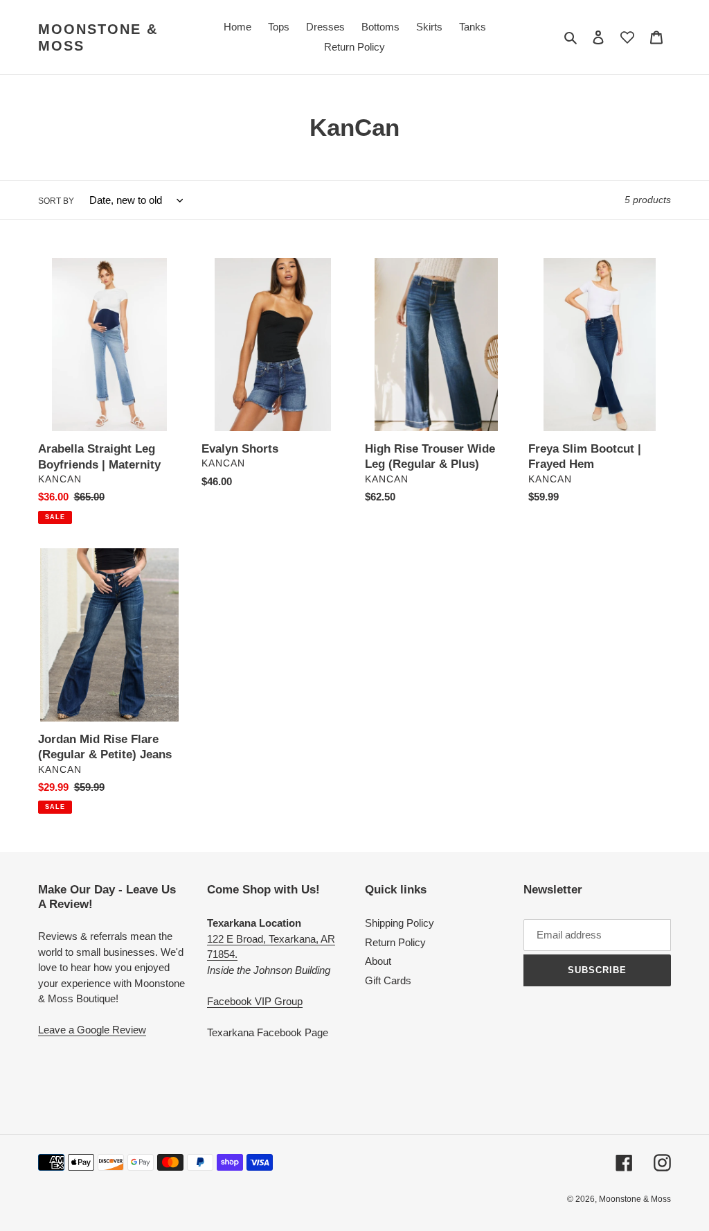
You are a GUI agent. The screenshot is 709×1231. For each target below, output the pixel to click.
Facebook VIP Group (255, 1001)
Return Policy (395, 942)
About (378, 961)
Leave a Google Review (92, 1030)
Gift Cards (388, 980)
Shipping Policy (399, 923)
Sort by (56, 201)
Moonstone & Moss (98, 37)
